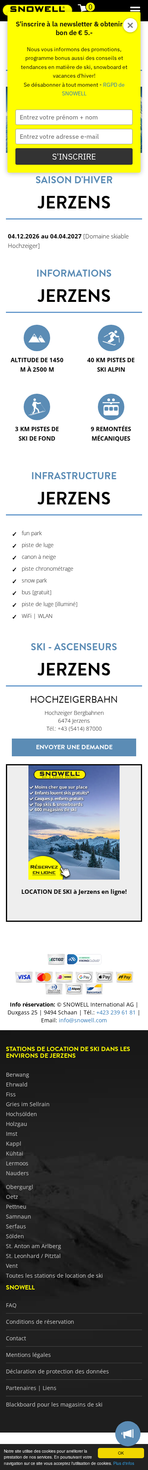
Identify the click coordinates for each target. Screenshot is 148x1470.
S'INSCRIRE (74, 156)
